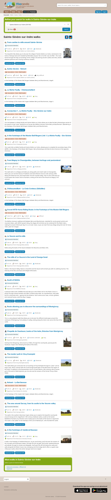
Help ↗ (20, 12)
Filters (12, 29)
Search (66, 29)
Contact (6, 487)
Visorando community (10, 490)
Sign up (98, 12)
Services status (49, 496)
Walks (13, 12)
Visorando (6, 15)
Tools (6, 12)
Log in (104, 12)
